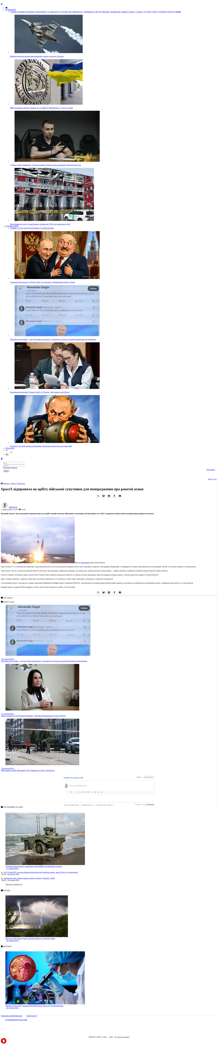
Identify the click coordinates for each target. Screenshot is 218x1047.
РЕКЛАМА (9, 448)
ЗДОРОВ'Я (162, 12)
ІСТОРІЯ (43, 228)
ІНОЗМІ (50, 228)
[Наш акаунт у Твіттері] (91, 1031)
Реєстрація (211, 470)
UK (209, 479)
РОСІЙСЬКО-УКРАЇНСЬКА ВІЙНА (113, 12)
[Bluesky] (103, 496)
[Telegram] (109, 496)
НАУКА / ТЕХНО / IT (137, 12)
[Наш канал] (121, 1031)
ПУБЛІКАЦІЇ (10, 226)
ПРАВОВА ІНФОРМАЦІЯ (11, 1016)
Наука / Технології (18, 483)
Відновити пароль (10, 468)
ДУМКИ (13, 228)
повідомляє (85, 563)
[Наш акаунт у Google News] (114, 1031)
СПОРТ (155, 12)
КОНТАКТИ (31, 1016)
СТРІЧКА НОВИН (17, 12)
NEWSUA (13, 507)
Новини (6, 483)
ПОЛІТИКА (30, 12)
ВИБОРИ (76, 12)
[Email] (120, 496)
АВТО (148, 12)
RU (215, 479)
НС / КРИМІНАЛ (87, 12)
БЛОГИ (27, 228)
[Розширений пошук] (7, 454)
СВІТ (96, 12)
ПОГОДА (171, 12)
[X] (98, 496)
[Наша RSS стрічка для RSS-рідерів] (126, 1031)
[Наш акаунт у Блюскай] (97, 1031)
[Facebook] (114, 496)
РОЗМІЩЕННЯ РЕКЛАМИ (16, 1020)
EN (212, 479)
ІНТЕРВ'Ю (34, 228)
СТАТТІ (20, 228)
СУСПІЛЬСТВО (65, 12)
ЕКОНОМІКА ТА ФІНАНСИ (47, 12)
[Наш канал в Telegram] (107, 1031)
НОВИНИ (9, 10)
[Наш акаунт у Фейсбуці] (102, 1031)
